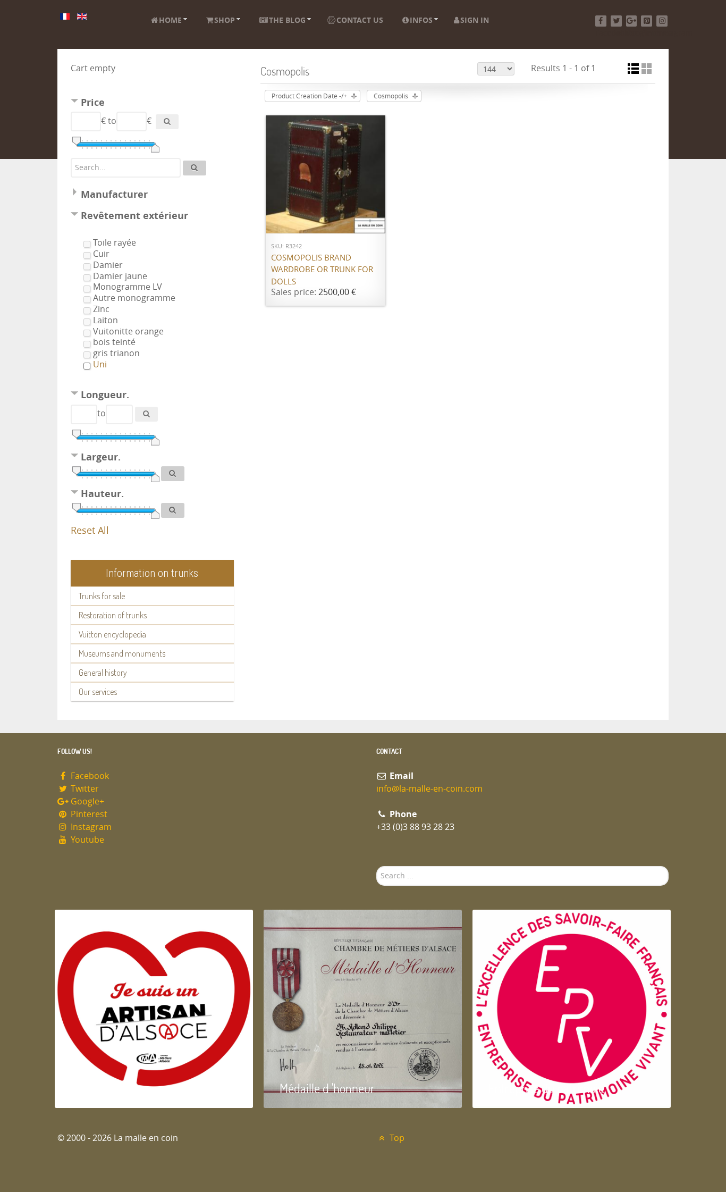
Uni (100, 364)
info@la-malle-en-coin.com (429, 789)
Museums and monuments (122, 653)
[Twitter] (616, 21)
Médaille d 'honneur (327, 1088)
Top (395, 1138)
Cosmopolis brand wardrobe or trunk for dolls (322, 270)
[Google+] (631, 21)
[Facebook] (600, 21)
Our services (98, 691)
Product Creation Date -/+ (309, 96)
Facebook (89, 776)
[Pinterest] (646, 21)
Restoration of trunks (113, 615)
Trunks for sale (102, 596)
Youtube (86, 840)
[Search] (167, 121)
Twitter (84, 789)
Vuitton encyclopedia (112, 634)
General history (103, 672)
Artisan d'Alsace (109, 1088)
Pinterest (88, 814)
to (112, 121)
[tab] (152, 104)
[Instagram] (662, 21)
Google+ (86, 801)
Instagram (90, 827)
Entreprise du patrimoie (546, 1088)
